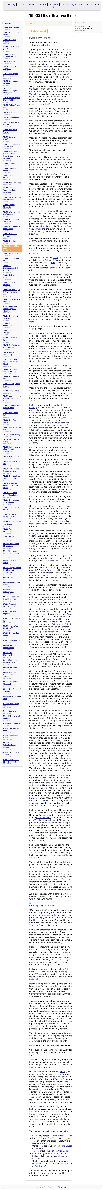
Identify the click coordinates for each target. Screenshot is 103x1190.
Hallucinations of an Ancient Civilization (11, 449)
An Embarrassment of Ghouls (10, 268)
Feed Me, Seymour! (9, 612)
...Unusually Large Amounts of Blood (10, 362)
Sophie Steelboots (38, 1106)
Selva (40, 427)
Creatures (53, 4)
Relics (89, 4)
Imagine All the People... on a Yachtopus (12, 570)
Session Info (81, 23)
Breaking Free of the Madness (11, 477)
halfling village (36, 533)
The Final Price (12, 183)
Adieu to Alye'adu (9, 332)
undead (45, 800)
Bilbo (45, 66)
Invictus (37, 785)
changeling (41, 351)
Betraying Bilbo (12, 253)
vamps (52, 267)
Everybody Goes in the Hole (10, 370)
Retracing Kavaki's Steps (10, 661)
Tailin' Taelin (11, 27)
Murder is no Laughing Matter (11, 598)
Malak (55, 257)
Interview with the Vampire (11, 213)
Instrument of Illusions (63, 1135)
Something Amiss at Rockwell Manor (10, 485)
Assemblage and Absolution (10, 308)
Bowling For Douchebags (10, 75)
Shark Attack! (11, 456)
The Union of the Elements (11, 646)
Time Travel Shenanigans (11, 545)
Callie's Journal (38, 31)
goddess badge (49, 915)
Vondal (32, 94)
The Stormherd (7, 654)
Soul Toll (9, 61)
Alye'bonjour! (11, 117)
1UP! (8, 577)
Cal (62, 518)
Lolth (51, 740)
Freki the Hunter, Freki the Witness (10, 674)
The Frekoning (11, 435)
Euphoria (9, 711)
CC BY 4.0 (62, 1187)
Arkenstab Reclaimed (10, 324)
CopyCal (9, 163)
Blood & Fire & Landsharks (11, 583)
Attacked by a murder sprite (11, 406)
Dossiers (42, 4)
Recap (32, 23)
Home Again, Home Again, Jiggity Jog (11, 553)
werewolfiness (58, 422)
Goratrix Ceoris (45, 570)
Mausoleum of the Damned (11, 227)
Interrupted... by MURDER (11, 627)
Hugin (51, 433)
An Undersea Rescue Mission (11, 470)
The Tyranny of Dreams (11, 220)
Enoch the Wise (64, 289)
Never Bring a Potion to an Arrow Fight (11, 292)
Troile (49, 333)
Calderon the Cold (60, 624)
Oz (52, 52)
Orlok (62, 1071)
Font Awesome (49, 1187)
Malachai (33, 979)
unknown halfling (44, 817)
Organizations (77, 4)
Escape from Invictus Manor (11, 605)
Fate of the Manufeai (10, 683)
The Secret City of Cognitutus (10, 494)
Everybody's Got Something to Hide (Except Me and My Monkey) (11, 154)
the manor (42, 805)
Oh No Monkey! (8, 176)
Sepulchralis (35, 228)
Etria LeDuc (46, 226)
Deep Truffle (11, 391)
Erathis (32, 920)
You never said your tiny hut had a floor (12, 398)
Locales (64, 4)
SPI (47, 1111)
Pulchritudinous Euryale (9, 745)
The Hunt (9, 241)
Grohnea (9, 112)
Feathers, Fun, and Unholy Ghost (11, 353)
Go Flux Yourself (9, 283)
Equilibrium (6, 23)
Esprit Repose (11, 723)
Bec (53, 262)
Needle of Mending (41, 1143)
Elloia (68, 1076)
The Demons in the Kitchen (11, 501)
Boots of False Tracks (58, 1153)
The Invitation (11, 640)
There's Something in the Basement (10, 190)
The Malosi (10, 667)
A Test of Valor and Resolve (12, 523)
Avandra (71, 920)
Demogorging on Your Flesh (11, 145)
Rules (97, 4)
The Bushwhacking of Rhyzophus (10, 90)
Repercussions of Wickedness (12, 198)
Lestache (71, 120)
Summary (10, 4)
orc (46, 427)
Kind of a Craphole (9, 41)
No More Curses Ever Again (10, 55)
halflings (33, 407)
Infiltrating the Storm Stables (11, 99)
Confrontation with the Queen (11, 346)
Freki (31, 405)
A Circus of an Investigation (12, 591)
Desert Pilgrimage (8, 530)
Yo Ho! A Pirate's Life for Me (10, 516)
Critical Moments (9, 206)
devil (48, 788)
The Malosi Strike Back (10, 317)
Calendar (22, 4)
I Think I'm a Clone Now (11, 753)
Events (32, 4)
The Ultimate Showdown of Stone (11, 761)
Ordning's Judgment (9, 67)
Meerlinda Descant (65, 614)
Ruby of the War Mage (57, 1151)
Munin (62, 433)
